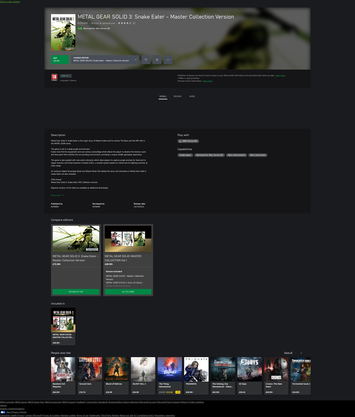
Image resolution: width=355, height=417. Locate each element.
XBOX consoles (7, 402)
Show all (288, 352)
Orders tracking (196, 402)
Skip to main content (10, 1)
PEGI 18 (64, 76)
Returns (184, 402)
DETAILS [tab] (162, 96)
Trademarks (94, 415)
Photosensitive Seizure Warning (123, 402)
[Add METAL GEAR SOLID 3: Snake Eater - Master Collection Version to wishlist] (145, 59)
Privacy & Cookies (51, 415)
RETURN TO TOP (76, 291)
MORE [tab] (192, 96)
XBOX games (21, 402)
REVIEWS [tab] (177, 96)
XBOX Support (69, 402)
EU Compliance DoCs (144, 415)
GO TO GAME (128, 291)
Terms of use (83, 415)
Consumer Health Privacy (12, 415)
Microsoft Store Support (168, 402)
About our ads (126, 415)
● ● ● (168, 59)
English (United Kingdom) (12, 408)
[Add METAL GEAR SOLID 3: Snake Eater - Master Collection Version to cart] (157, 59)
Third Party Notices (110, 415)
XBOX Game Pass (36, 402)
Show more (56, 195)
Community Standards (97, 402)
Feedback (80, 402)
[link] (63, 326)
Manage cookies (68, 415)
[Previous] (295, 353)
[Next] (301, 353)
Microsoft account (147, 402)
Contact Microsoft (33, 415)
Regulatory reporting (165, 415)
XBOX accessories (53, 402)
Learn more (280, 75)
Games (3, 405)
